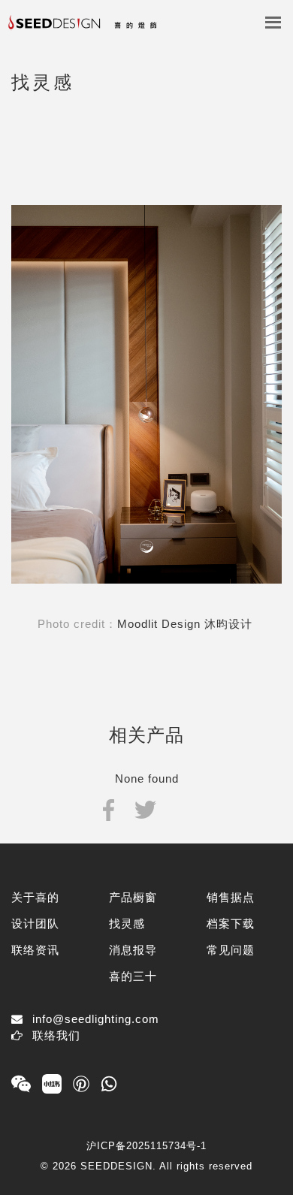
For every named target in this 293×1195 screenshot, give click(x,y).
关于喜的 (35, 897)
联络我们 (56, 1035)
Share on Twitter (145, 808)
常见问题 (231, 949)
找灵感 (127, 923)
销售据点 (231, 897)
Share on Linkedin (181, 808)
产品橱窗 (133, 897)
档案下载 (231, 923)
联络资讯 (35, 949)
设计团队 (35, 923)
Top (268, 1159)
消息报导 (133, 949)
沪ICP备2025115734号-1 (146, 1145)
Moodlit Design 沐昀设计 (186, 623)
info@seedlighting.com (95, 1018)
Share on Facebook (108, 808)
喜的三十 (133, 976)
